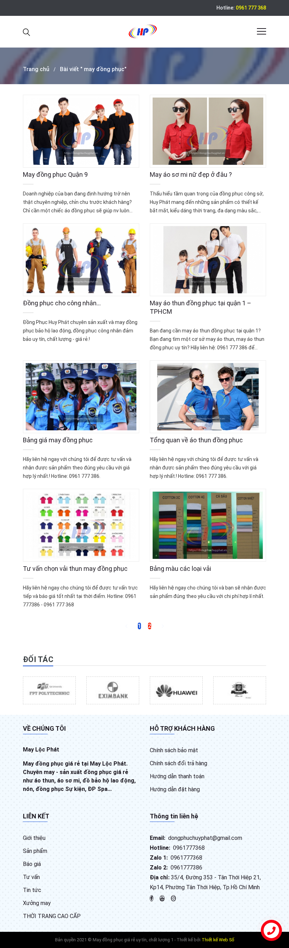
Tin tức (32, 890)
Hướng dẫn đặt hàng (175, 789)
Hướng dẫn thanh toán (177, 776)
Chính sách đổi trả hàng (178, 763)
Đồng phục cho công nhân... (62, 303)
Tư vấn (31, 877)
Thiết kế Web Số (218, 939)
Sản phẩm (35, 851)
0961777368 (189, 847)
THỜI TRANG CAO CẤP (52, 916)
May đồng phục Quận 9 (55, 174)
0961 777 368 (251, 8)
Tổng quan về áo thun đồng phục (196, 440)
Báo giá (32, 864)
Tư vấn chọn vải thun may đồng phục (75, 568)
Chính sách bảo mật (174, 750)
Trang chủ (36, 69)
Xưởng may (37, 903)
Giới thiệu (34, 838)
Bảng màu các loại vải (180, 568)
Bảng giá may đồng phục (58, 440)
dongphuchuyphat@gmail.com (205, 838)
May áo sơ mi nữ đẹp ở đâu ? (191, 174)
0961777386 (186, 867)
